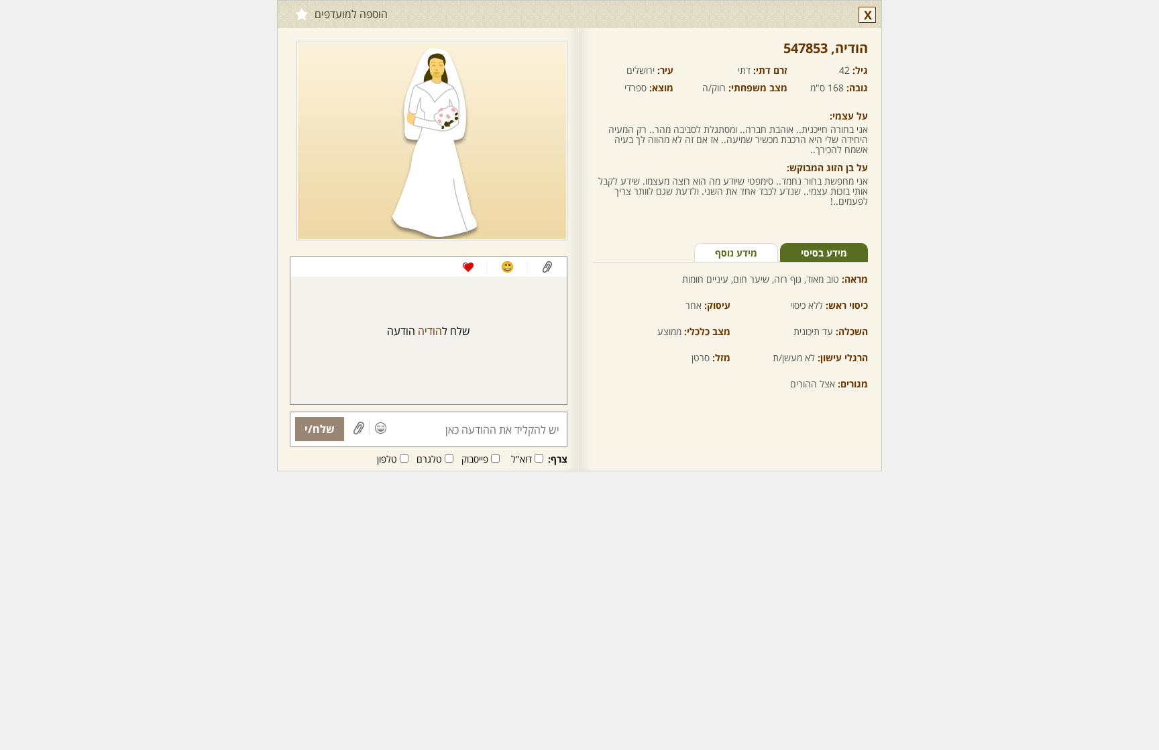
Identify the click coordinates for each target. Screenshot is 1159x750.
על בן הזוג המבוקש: (827, 167)
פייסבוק (474, 459)
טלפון (387, 459)
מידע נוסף (736, 252)
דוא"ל (521, 459)
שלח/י (320, 429)
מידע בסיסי (824, 252)
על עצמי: (849, 116)
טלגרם (429, 459)
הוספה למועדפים (351, 14)
